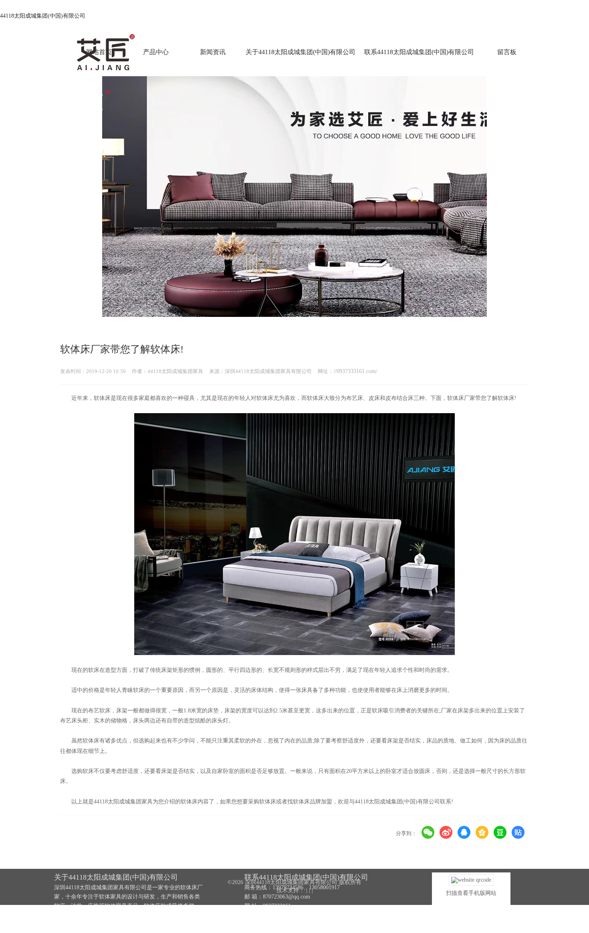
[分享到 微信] (428, 832)
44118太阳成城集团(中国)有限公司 (42, 16)
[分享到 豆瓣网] (500, 832)
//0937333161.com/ (355, 371)
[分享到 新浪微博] (446, 832)
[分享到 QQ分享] (464, 832)
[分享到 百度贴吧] (518, 832)
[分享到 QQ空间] (482, 832)
